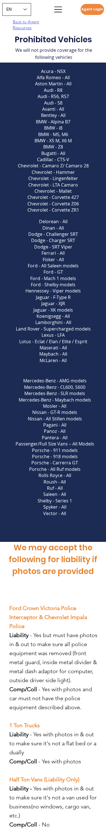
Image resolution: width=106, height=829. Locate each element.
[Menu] (58, 9)
